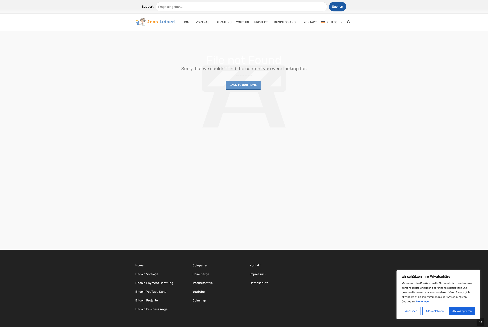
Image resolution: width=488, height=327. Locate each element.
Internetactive (203, 283)
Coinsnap (199, 300)
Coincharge (201, 274)
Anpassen (411, 311)
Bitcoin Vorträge (146, 274)
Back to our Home (243, 84)
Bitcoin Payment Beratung (154, 283)
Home (139, 265)
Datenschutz (259, 283)
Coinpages (200, 265)
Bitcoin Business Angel (151, 309)
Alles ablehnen (435, 311)
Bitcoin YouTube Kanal (151, 291)
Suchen (337, 6)
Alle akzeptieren (462, 311)
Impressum (258, 274)
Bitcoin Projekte (146, 300)
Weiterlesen (423, 301)
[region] (438, 294)
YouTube (199, 291)
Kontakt (255, 265)
